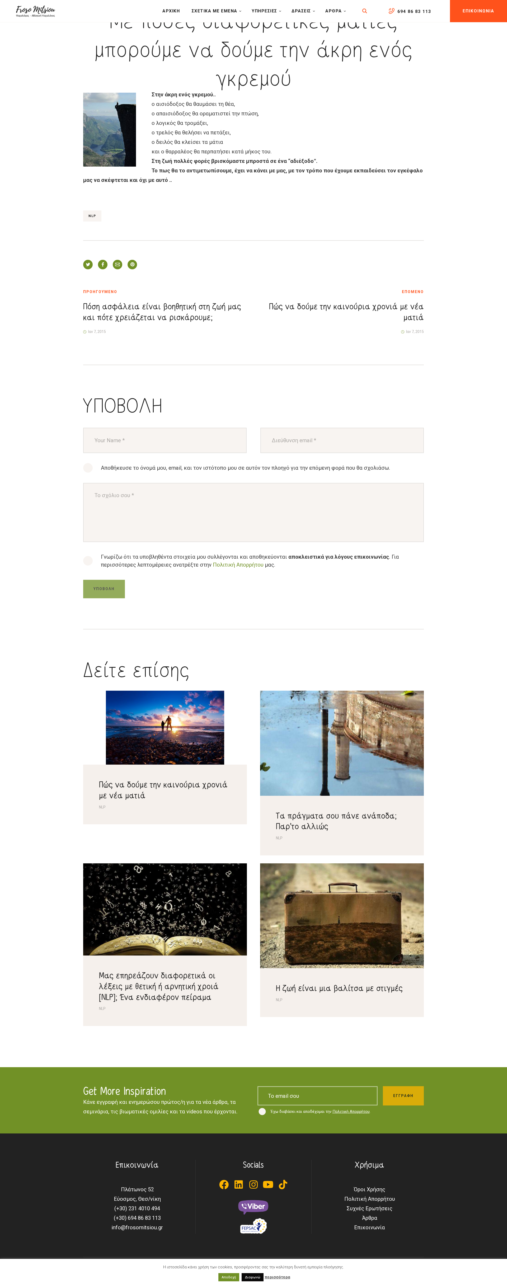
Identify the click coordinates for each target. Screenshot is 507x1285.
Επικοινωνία (369, 1227)
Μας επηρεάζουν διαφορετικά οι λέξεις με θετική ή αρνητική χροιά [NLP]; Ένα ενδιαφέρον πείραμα (159, 986)
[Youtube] (268, 1184)
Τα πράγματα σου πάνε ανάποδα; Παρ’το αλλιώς (336, 821)
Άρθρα (369, 1218)
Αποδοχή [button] (229, 1277)
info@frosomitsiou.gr (137, 1227)
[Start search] (365, 11)
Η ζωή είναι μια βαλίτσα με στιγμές (339, 988)
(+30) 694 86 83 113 (137, 1218)
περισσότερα (277, 1277)
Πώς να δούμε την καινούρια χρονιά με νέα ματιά (163, 790)
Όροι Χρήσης (369, 1189)
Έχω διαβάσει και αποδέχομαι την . (320, 1111)
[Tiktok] (283, 1184)
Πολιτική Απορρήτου (238, 565)
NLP (92, 216)
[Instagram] (253, 1184)
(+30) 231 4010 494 (137, 1208)
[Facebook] (224, 1184)
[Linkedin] (238, 1184)
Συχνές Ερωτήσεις (369, 1208)
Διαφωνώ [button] (252, 1277)
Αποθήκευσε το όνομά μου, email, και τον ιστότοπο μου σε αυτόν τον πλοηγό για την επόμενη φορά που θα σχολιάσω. (245, 468)
